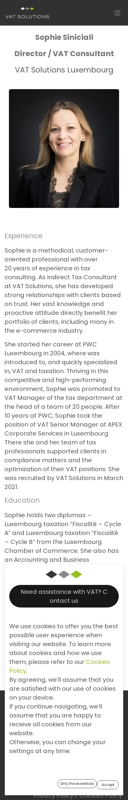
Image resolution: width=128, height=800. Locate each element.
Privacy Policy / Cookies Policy (78, 795)
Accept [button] (108, 784)
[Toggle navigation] (117, 13)
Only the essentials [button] (77, 783)
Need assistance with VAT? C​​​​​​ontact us (64, 596)
